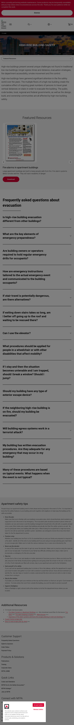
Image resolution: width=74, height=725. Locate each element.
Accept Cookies (38, 705)
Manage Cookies (38, 709)
